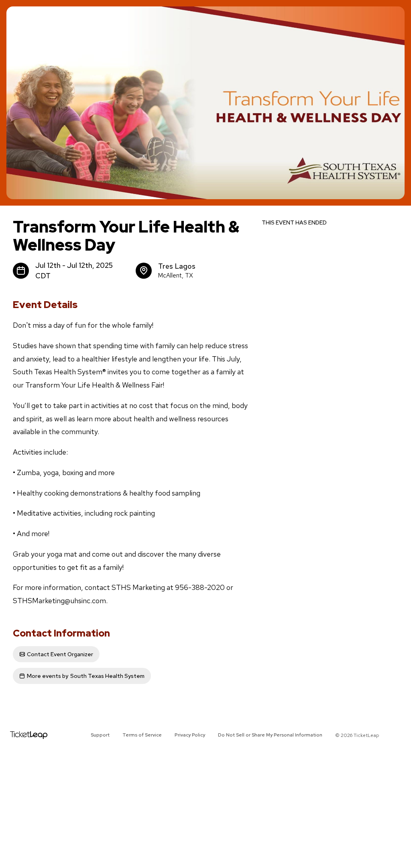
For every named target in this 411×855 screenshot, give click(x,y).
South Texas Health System (85, 676)
